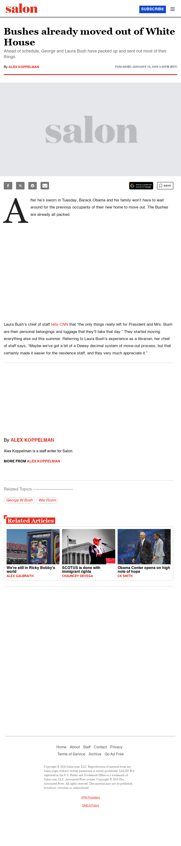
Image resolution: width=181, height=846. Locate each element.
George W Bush (19, 500)
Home (61, 747)
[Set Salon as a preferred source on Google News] (141, 185)
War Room (47, 500)
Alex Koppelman (23, 67)
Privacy (116, 747)
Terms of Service (71, 754)
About (75, 747)
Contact (100, 747)
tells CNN (59, 325)
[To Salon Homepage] (22, 8)
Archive (95, 754)
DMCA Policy (90, 805)
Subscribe (152, 9)
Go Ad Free (114, 754)
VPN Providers (90, 797)
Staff (86, 747)
